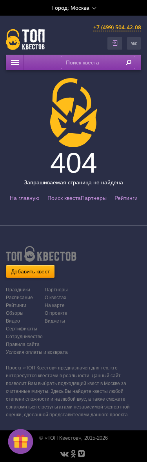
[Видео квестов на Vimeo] (81, 454)
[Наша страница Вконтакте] (64, 454)
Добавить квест (30, 271)
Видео (13, 321)
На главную (25, 198)
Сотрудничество (24, 336)
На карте (55, 305)
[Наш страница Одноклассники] (73, 454)
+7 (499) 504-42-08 (117, 27)
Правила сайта (23, 344)
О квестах (55, 297)
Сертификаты (21, 329)
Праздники (18, 290)
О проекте (56, 313)
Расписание (19, 297)
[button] (134, 43)
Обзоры (15, 313)
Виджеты (55, 321)
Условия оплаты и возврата (37, 352)
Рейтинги (126, 198)
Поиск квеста (64, 198)
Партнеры (94, 198)
